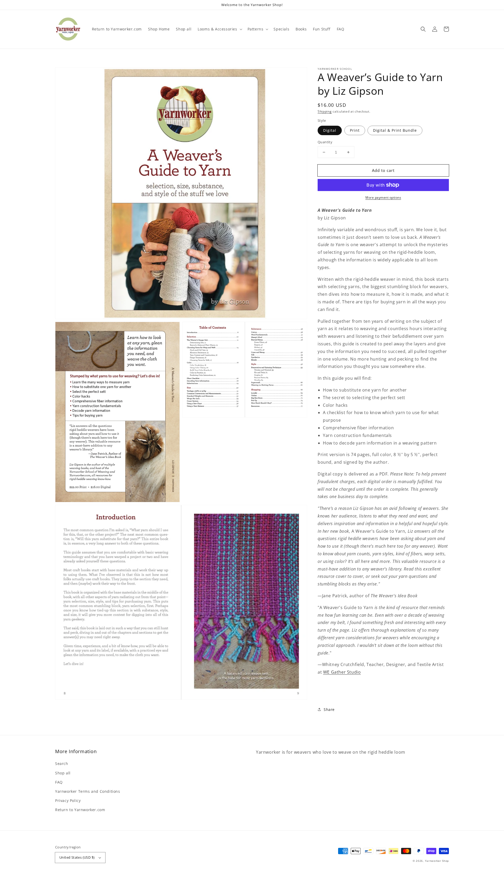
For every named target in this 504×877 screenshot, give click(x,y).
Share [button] (329, 709)
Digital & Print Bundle (395, 130)
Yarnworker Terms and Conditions (87, 791)
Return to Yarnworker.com (80, 809)
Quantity (325, 142)
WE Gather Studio (342, 672)
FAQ (59, 782)
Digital (329, 130)
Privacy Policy (68, 800)
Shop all (63, 772)
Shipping (325, 111)
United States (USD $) (76, 857)
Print (355, 130)
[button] (423, 29)
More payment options (383, 197)
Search (61, 763)
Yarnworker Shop (437, 861)
